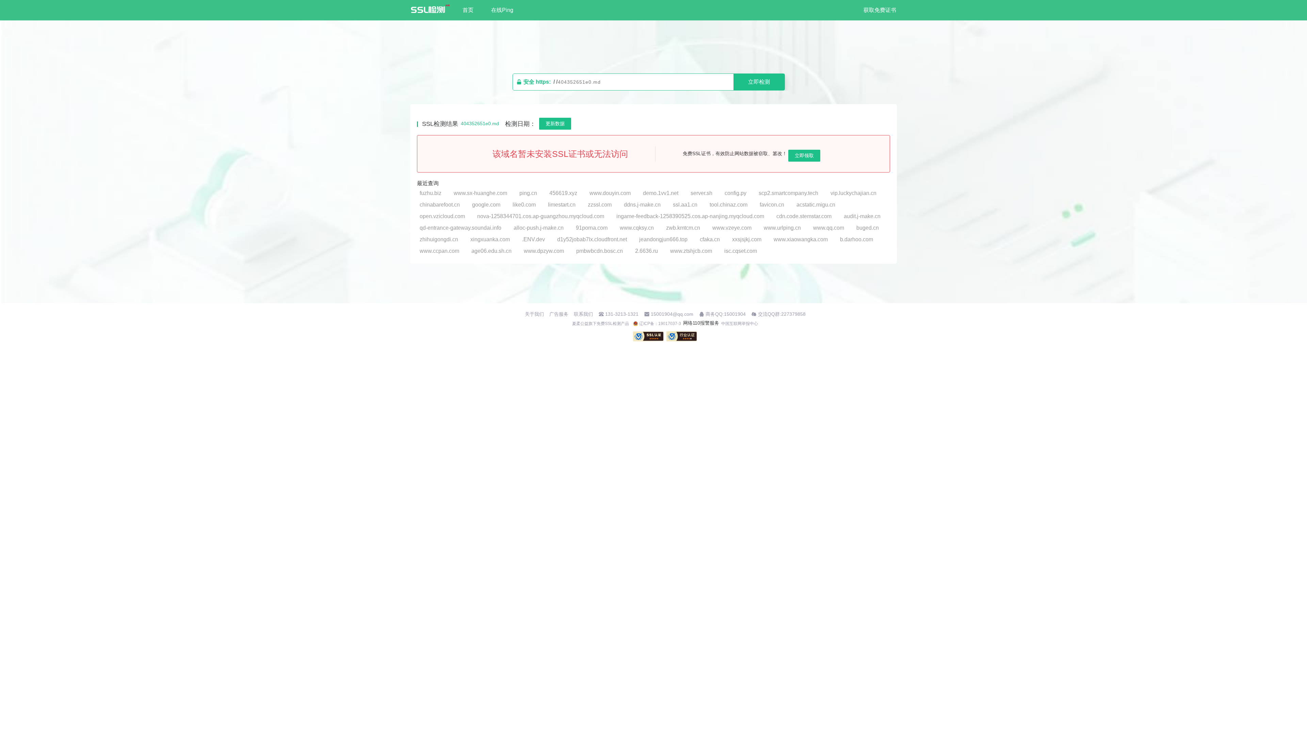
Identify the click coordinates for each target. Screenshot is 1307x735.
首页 (468, 10)
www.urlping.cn (782, 228)
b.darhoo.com (856, 239)
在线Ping (502, 10)
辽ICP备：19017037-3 (660, 323)
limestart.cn (562, 205)
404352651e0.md (480, 123)
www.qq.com (828, 228)
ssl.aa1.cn (685, 205)
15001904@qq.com (672, 314)
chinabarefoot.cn (440, 205)
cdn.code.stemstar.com (804, 216)
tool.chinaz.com (728, 205)
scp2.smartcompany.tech (788, 193)
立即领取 (804, 155)
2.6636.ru (646, 251)
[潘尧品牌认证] (681, 336)
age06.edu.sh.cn (491, 251)
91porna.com (592, 228)
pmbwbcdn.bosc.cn (599, 251)
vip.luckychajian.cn (853, 193)
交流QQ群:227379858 (782, 314)
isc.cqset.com (740, 251)
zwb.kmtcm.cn (683, 228)
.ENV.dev (533, 239)
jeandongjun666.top (663, 239)
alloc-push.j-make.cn (539, 228)
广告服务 (558, 314)
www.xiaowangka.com (801, 239)
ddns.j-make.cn (642, 205)
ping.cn (528, 193)
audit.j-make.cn (862, 216)
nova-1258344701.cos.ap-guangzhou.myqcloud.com (540, 216)
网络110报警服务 (701, 323)
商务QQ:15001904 (726, 314)
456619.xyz (563, 193)
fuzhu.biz (430, 193)
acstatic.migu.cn (815, 205)
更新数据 (555, 123)
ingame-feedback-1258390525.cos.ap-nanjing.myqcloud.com (690, 216)
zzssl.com (600, 205)
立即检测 (759, 82)
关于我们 (534, 314)
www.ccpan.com (439, 251)
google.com (486, 205)
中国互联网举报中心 (739, 323)
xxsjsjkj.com (746, 239)
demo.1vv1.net (660, 193)
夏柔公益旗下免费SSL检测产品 (600, 323)
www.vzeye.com (732, 228)
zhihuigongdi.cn (439, 239)
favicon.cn (772, 205)
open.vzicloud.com (442, 216)
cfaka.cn (710, 239)
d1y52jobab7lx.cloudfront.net (592, 239)
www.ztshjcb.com (691, 251)
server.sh (701, 193)
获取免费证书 (880, 10)
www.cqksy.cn (637, 228)
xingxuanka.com (490, 239)
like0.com (524, 205)
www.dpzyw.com (544, 251)
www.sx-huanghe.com (480, 193)
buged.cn (867, 228)
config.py (735, 193)
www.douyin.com (610, 193)
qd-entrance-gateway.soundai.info (460, 228)
